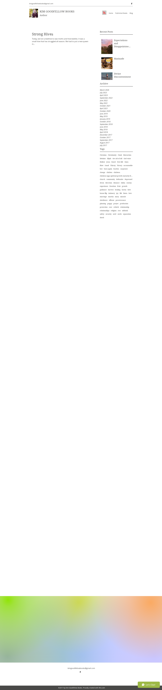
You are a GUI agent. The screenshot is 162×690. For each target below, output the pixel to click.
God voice (127, 159)
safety (102, 214)
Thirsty (113, 165)
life (121, 193)
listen (125, 193)
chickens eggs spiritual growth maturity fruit (116, 176)
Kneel (113, 162)
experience (104, 186)
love (130, 193)
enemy (129, 183)
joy (117, 193)
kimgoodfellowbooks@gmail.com (41, 4)
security (109, 214)
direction (108, 183)
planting (103, 204)
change (102, 172)
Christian (103, 155)
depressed (128, 179)
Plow (101, 165)
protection (104, 207)
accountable (128, 165)
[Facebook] (132, 4)
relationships (104, 211)
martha (111, 197)
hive (129, 190)
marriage (103, 197)
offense (111, 200)
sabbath (125, 211)
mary (117, 197)
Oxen (126, 162)
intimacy (111, 193)
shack (102, 218)
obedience (104, 200)
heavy (124, 190)
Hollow (102, 162)
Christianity (112, 155)
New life (120, 162)
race (110, 207)
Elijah (109, 159)
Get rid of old (117, 159)
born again (108, 169)
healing (117, 190)
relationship (124, 207)
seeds (120, 214)
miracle (123, 197)
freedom (113, 186)
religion (113, 211)
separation (127, 214)
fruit (119, 186)
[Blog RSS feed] (104, 13)
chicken (109, 172)
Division (103, 159)
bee (101, 169)
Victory (119, 165)
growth (124, 186)
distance (116, 183)
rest (119, 211)
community (110, 179)
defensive (119, 179)
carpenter (124, 169)
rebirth (116, 207)
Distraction (127, 155)
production (124, 204)
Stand (107, 165)
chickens (117, 172)
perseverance (121, 200)
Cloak (120, 155)
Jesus (108, 162)
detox (102, 183)
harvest (111, 190)
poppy (109, 204)
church (102, 179)
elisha (123, 183)
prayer (116, 204)
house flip (103, 193)
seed (114, 214)
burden (116, 169)
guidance (103, 190)
